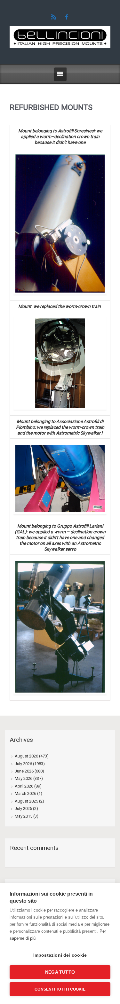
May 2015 (23, 816)
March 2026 (25, 793)
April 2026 (24, 786)
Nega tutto (60, 972)
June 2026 (24, 771)
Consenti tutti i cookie (60, 989)
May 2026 (23, 778)
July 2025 (23, 808)
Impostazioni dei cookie (60, 955)
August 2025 (26, 801)
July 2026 (23, 763)
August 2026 (26, 756)
